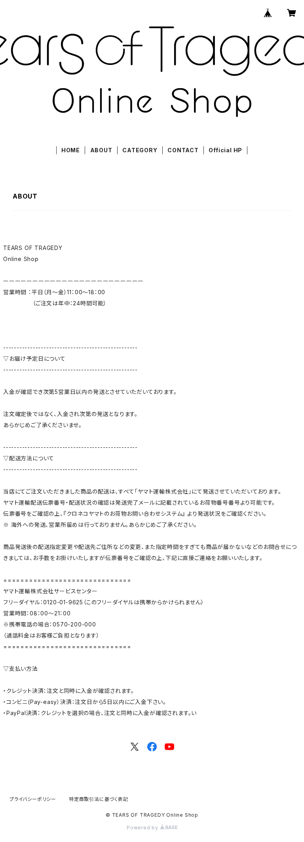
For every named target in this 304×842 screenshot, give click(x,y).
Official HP (225, 150)
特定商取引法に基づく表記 (98, 799)
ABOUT (101, 150)
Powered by (143, 828)
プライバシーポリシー (33, 799)
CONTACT (183, 150)
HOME (70, 150)
